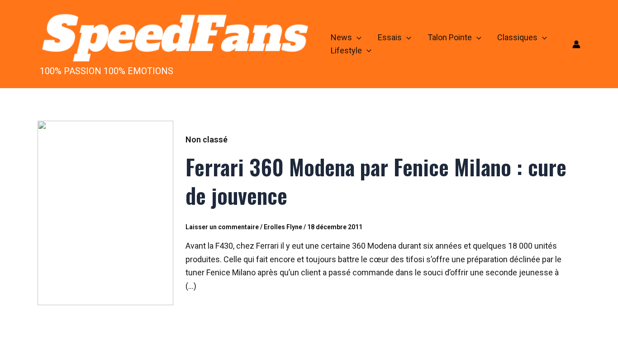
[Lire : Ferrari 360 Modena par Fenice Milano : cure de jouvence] (105, 212)
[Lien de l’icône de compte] (576, 44)
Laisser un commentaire (222, 227)
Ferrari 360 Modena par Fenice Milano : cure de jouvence (375, 181)
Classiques (517, 37)
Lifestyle (346, 50)
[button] (356, 37)
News (341, 37)
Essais (390, 37)
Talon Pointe (450, 37)
